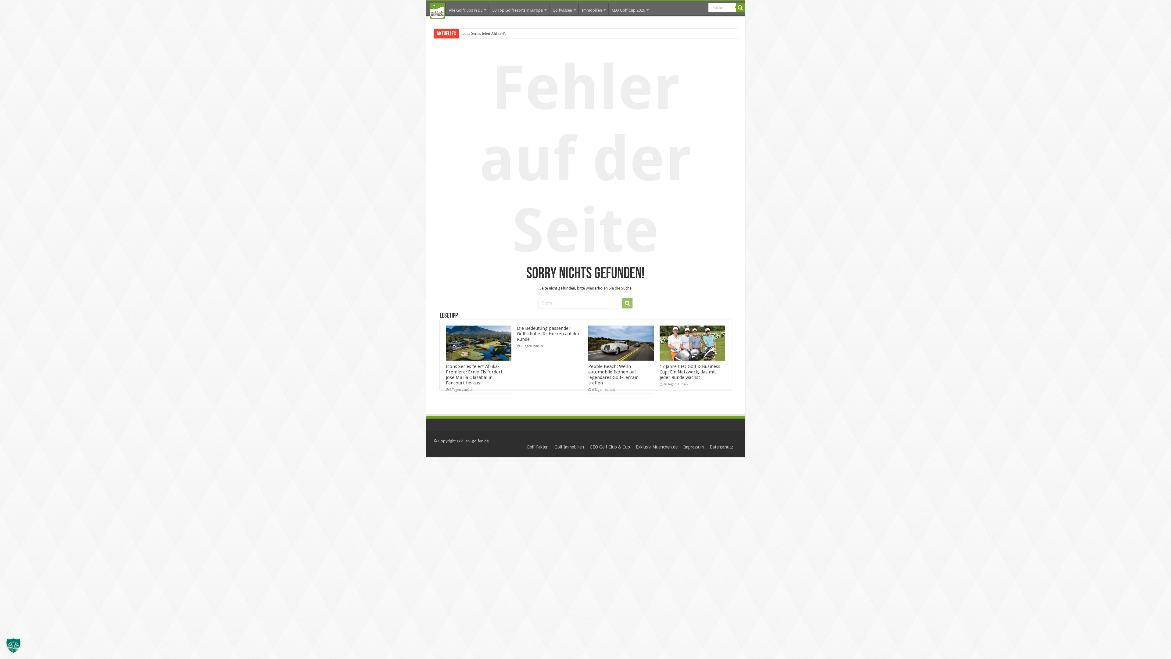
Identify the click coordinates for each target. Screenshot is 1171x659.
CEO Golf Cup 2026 (628, 10)
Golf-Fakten (538, 447)
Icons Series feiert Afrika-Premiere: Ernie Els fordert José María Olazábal (520, 33)
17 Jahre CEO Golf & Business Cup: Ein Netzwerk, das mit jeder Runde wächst (690, 372)
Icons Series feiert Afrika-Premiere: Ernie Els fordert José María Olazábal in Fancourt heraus (474, 375)
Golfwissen (562, 10)
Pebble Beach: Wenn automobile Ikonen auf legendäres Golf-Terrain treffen (613, 375)
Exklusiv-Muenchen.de (657, 447)
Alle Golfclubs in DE (465, 10)
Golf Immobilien (569, 447)
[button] (13, 645)
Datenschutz (721, 447)
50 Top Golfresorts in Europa (517, 10)
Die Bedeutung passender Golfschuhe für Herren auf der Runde (548, 334)
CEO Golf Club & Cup (610, 447)
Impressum (693, 447)
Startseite (437, 11)
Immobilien (592, 10)
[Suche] (740, 7)
